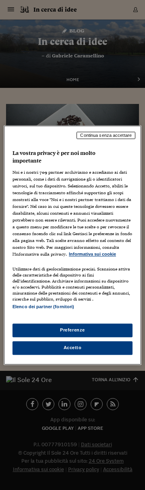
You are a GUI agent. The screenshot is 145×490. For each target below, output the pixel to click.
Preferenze (72, 329)
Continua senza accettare (106, 135)
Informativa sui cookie (92, 254)
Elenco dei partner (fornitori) (43, 306)
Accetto (73, 347)
